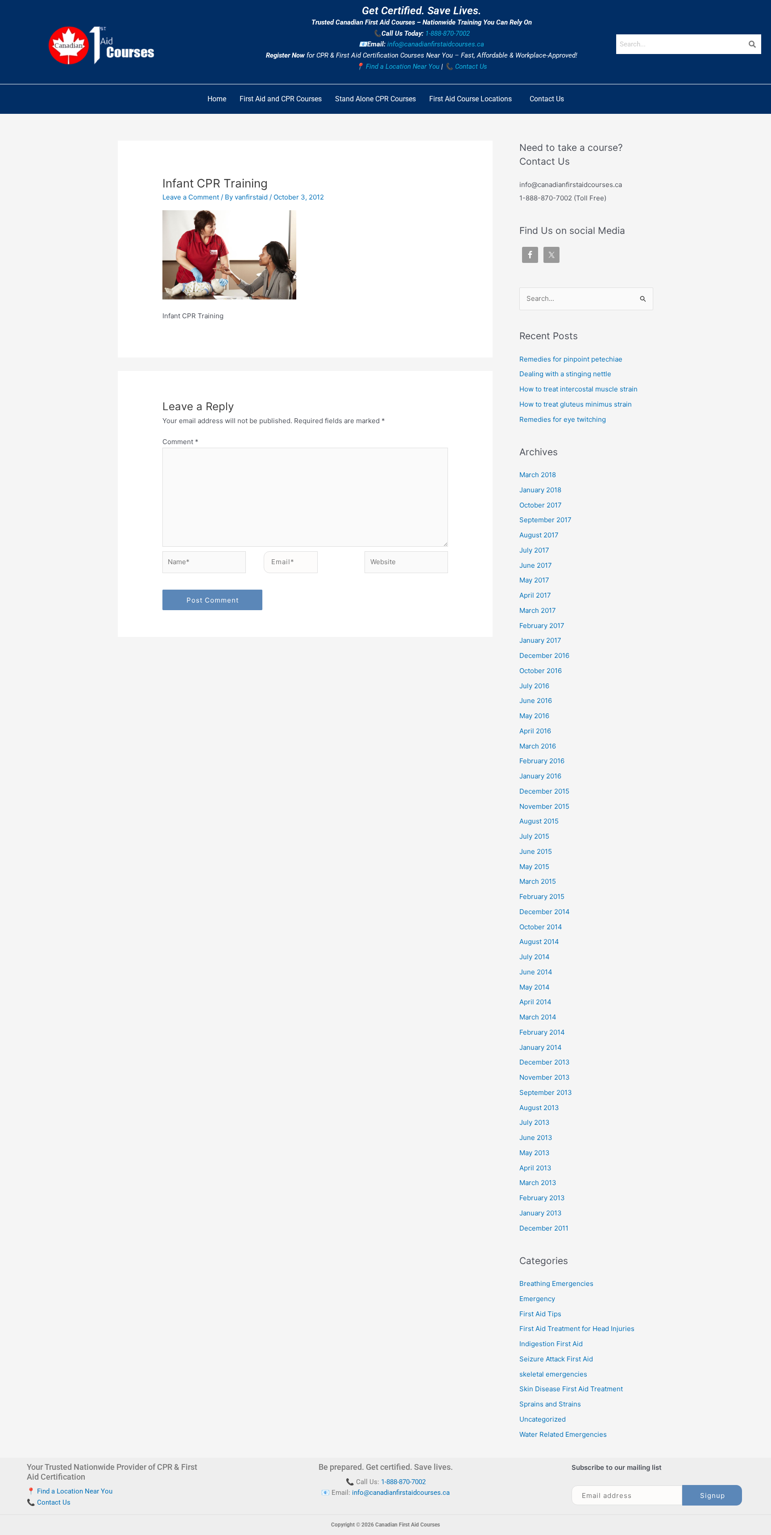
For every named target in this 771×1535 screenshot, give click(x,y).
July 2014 (534, 957)
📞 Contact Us (466, 66)
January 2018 (540, 490)
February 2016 (541, 761)
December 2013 (544, 1062)
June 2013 (535, 1137)
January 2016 (540, 776)
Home (216, 99)
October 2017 (540, 505)
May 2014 (534, 987)
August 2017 (539, 535)
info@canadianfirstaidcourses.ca (435, 44)
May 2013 (534, 1152)
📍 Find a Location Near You (397, 66)
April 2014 (535, 1002)
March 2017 (537, 610)
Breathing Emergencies (556, 1283)
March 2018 (537, 474)
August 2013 (539, 1107)
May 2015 (534, 866)
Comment (180, 441)
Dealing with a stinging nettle (565, 374)
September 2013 (545, 1092)
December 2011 (543, 1228)
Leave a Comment (190, 197)
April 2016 (535, 731)
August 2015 (539, 821)
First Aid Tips (540, 1314)
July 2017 (534, 550)
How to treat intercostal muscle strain (578, 389)
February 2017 (541, 625)
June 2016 (535, 700)
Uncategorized (542, 1419)
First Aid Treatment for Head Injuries (576, 1328)
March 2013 (537, 1182)
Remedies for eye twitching (562, 419)
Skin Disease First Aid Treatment (571, 1389)
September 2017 (545, 520)
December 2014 (544, 911)
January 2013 (540, 1213)
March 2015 (537, 881)
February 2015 (541, 896)
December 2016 (544, 655)
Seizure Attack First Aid (556, 1359)
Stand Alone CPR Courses (375, 99)
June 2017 (535, 565)
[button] (473, 99)
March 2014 (537, 1017)
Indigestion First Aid (551, 1343)
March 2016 (537, 746)
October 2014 (540, 927)
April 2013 (535, 1168)
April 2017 (535, 595)
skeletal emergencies (553, 1374)
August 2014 (539, 941)
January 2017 (540, 640)
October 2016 (540, 670)
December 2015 (544, 791)
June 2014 (535, 972)
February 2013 (542, 1198)
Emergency (537, 1298)
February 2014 (542, 1032)
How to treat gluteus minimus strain (575, 404)
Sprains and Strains (550, 1404)
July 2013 (534, 1122)
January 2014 (540, 1047)
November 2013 (544, 1077)
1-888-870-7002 (447, 33)
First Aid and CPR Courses (281, 99)
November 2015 (544, 806)
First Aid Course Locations (470, 99)
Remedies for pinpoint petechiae (570, 359)
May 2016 (534, 715)
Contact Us (547, 99)
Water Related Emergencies (563, 1434)
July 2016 (534, 686)
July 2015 (534, 836)
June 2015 (535, 851)
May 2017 (534, 580)
